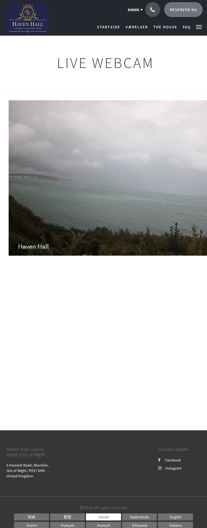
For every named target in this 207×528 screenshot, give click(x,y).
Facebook (173, 460)
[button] (199, 26)
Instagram (173, 468)
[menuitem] (110, 27)
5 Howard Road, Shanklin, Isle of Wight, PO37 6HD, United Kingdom (27, 470)
